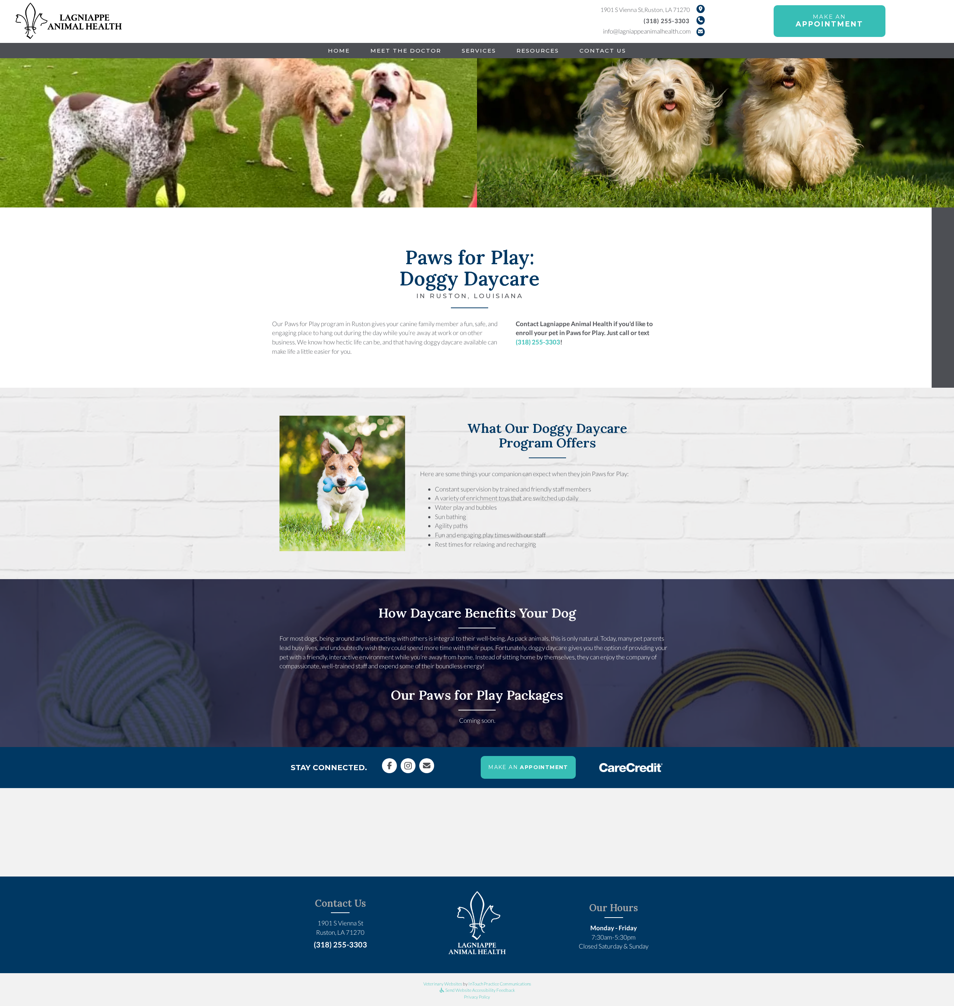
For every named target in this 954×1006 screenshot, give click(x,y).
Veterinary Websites (442, 984)
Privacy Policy (477, 997)
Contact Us (602, 50)
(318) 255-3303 (666, 20)
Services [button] (479, 50)
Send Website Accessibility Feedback (480, 990)
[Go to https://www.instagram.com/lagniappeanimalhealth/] (408, 765)
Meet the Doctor (405, 50)
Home (339, 50)
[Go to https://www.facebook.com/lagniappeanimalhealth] (389, 765)
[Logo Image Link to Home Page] (69, 20)
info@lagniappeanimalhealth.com (647, 31)
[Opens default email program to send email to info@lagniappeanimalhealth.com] (426, 765)
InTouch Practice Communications (499, 984)
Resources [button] (538, 50)
